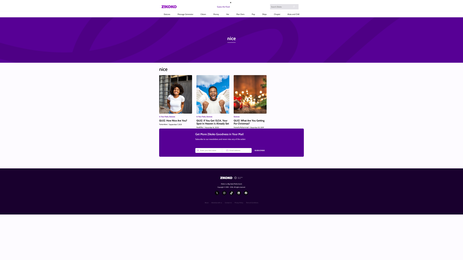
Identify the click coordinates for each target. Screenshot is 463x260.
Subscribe (260, 150)
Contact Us (228, 203)
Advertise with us (216, 203)
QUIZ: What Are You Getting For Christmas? (249, 122)
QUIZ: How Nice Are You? (173, 120)
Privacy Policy (239, 203)
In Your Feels (163, 117)
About (206, 203)
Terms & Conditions (252, 203)
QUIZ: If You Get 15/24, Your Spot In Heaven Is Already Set (212, 122)
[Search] (294, 6)
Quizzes (172, 117)
